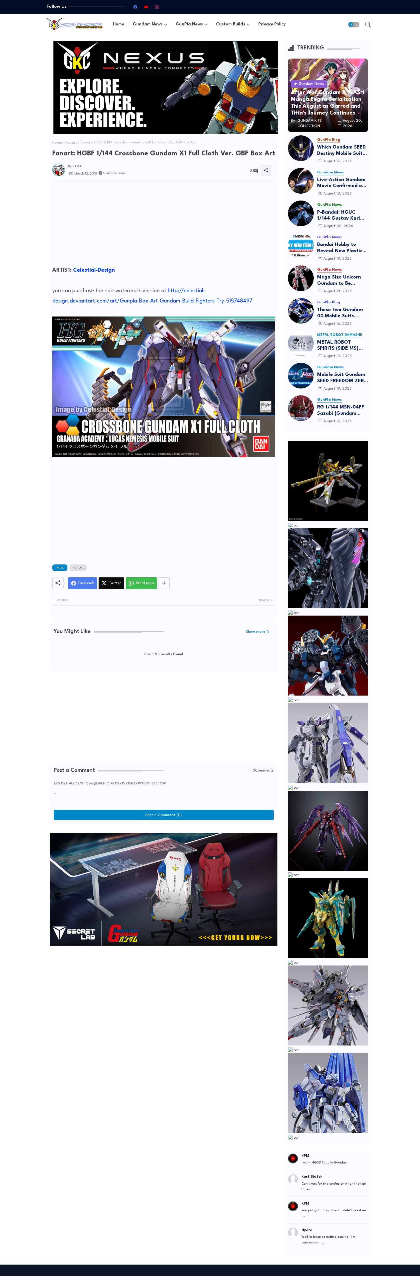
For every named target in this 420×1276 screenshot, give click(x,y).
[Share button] (164, 583)
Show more (255, 632)
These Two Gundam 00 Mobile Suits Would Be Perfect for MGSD (341, 313)
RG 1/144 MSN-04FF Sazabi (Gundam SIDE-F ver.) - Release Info (342, 410)
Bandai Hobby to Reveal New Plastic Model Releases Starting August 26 (340, 248)
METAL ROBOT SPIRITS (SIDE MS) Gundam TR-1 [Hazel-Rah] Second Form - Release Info (342, 346)
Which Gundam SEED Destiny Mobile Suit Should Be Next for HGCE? (341, 151)
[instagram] (157, 7)
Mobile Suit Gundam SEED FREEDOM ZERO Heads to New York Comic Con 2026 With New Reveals (342, 378)
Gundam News (148, 24)
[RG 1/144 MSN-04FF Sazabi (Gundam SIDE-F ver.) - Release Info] (301, 408)
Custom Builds (230, 24)
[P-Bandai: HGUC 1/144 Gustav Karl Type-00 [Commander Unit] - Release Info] (301, 213)
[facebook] (135, 7)
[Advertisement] (163, 225)
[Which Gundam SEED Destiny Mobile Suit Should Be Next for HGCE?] (301, 148)
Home (118, 24)
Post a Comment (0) (163, 815)
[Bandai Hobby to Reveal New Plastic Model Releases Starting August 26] (301, 246)
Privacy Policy (272, 24)
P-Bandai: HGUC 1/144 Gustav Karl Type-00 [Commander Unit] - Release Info (341, 216)
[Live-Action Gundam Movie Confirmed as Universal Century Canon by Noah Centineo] (301, 181)
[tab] (119, 24)
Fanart (71, 143)
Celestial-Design (94, 270)
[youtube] (146, 7)
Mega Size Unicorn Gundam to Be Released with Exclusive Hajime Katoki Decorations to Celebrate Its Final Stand (342, 281)
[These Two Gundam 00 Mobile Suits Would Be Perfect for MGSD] (301, 311)
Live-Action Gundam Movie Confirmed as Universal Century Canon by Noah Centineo (341, 183)
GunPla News (189, 24)
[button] (353, 24)
